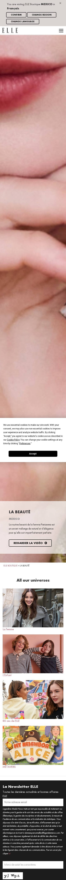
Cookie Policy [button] (13, 440)
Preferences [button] (24, 443)
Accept (33, 453)
